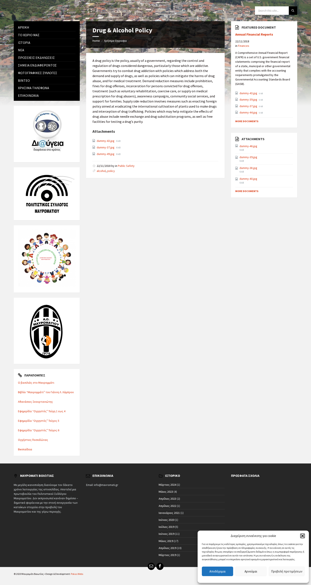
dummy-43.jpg (106, 141)
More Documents (246, 121)
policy (111, 171)
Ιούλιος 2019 (166, 527)
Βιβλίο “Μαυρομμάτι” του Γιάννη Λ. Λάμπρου (46, 392)
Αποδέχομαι (217, 571)
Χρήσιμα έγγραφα (115, 41)
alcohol (101, 171)
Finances (243, 46)
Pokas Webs (77, 573)
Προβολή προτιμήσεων (286, 571)
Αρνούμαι (251, 571)
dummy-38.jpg (248, 168)
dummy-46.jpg (248, 146)
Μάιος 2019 (166, 541)
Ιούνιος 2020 (166, 520)
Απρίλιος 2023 (167, 499)
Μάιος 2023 (166, 492)
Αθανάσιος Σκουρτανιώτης (35, 402)
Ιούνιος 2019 (166, 534)
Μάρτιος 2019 (167, 555)
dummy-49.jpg (106, 154)
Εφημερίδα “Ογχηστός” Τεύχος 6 (38, 430)
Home (96, 41)
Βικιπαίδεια (25, 449)
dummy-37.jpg (106, 147)
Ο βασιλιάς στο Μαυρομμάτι (36, 382)
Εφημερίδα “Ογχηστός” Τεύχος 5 (38, 421)
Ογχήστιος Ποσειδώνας (33, 440)
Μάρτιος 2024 (167, 485)
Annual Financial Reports (254, 34)
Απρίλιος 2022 (167, 506)
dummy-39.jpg (248, 99)
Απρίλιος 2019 (167, 548)
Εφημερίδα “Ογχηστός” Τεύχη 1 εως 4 (41, 411)
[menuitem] (47, 27)
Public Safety (126, 166)
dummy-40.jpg (248, 179)
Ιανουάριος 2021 (169, 513)
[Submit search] (293, 10)
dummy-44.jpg (248, 112)
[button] (302, 536)
